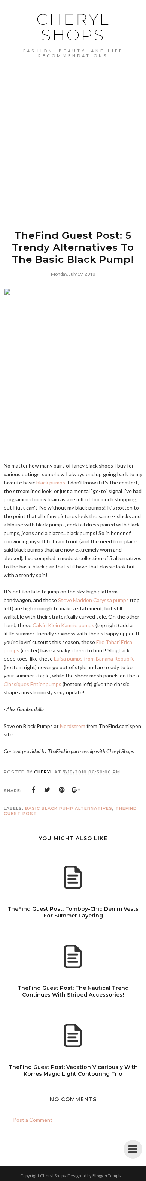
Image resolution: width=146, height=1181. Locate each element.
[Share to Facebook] (33, 790)
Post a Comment (32, 1120)
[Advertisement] (73, 135)
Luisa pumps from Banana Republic (94, 658)
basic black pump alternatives (68, 808)
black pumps (50, 482)
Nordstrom (72, 726)
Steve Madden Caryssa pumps (93, 600)
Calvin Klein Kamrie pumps (63, 625)
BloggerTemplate (109, 1175)
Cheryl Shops (73, 27)
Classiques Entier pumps (33, 684)
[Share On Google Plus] (76, 790)
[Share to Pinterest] (62, 790)
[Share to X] (48, 790)
